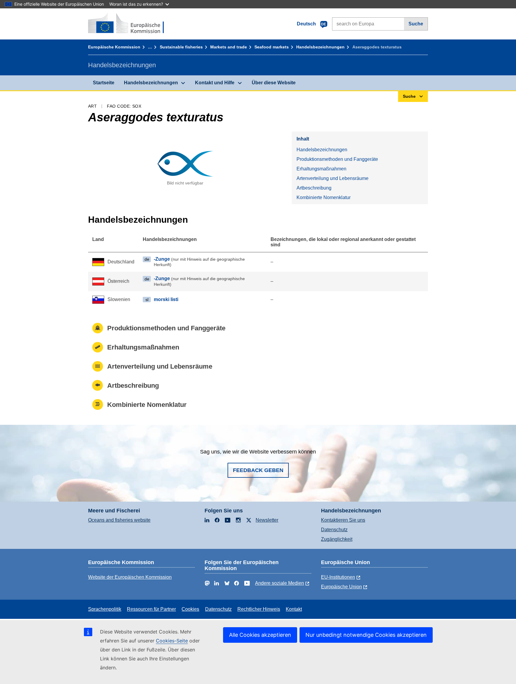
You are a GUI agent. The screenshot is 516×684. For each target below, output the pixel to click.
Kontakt (294, 609)
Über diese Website (274, 82)
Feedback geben (258, 470)
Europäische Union (341, 586)
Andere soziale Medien (279, 583)
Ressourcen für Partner (151, 609)
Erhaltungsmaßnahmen (321, 168)
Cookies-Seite (172, 641)
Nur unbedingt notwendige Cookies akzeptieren (366, 635)
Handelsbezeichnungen (320, 47)
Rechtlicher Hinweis (258, 609)
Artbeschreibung (314, 187)
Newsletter (267, 520)
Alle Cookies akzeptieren (260, 635)
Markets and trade (228, 47)
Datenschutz (334, 529)
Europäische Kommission (114, 47)
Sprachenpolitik (104, 609)
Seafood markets (271, 47)
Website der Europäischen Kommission (130, 577)
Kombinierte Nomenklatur (324, 197)
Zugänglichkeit (336, 539)
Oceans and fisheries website (119, 520)
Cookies (190, 609)
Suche (415, 23)
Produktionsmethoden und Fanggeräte (337, 159)
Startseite (103, 82)
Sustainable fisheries (181, 47)
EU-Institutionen (338, 577)
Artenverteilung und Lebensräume (332, 178)
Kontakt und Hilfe (214, 82)
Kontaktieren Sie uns (343, 520)
